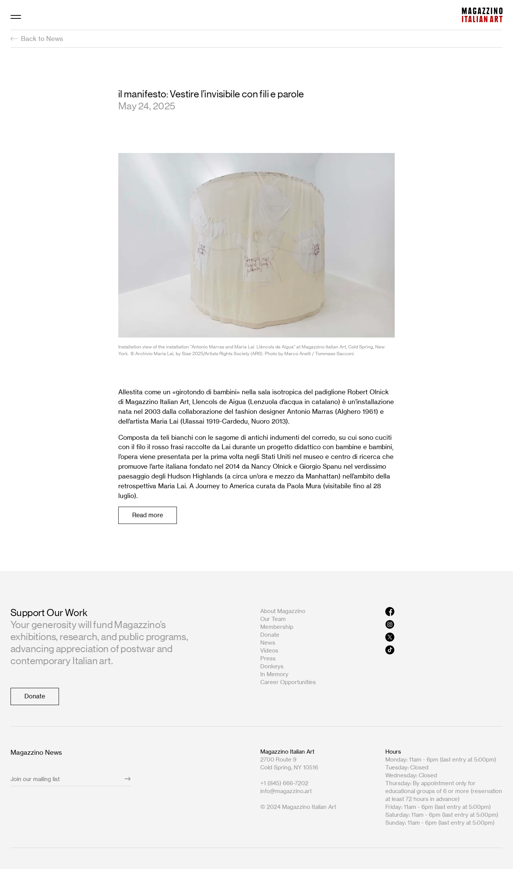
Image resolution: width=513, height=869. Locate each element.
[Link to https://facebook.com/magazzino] (444, 611)
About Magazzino (282, 611)
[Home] (482, 15)
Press (268, 658)
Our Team (273, 618)
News (267, 642)
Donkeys (272, 666)
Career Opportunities (288, 682)
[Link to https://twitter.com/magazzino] (444, 637)
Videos (269, 650)
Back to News (42, 38)
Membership (276, 626)
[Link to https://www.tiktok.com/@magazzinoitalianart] (444, 649)
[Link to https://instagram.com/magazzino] (444, 624)
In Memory (274, 674)
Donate (269, 634)
